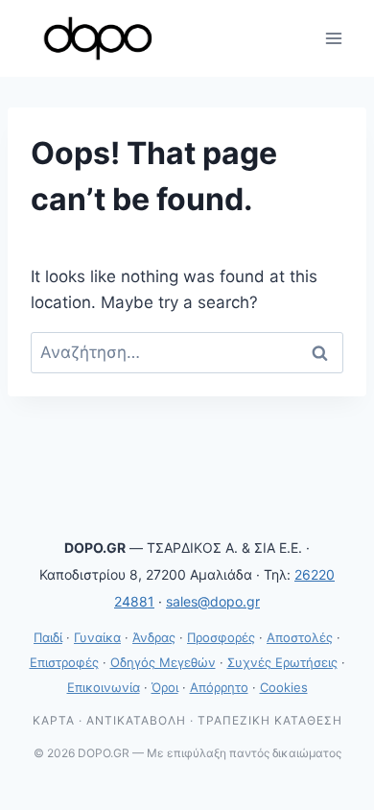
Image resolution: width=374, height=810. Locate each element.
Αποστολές (300, 637)
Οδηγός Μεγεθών (163, 662)
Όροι (165, 687)
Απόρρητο (219, 687)
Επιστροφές (64, 662)
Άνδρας (153, 637)
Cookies (284, 687)
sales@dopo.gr (213, 601)
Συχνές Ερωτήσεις (282, 662)
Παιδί (48, 637)
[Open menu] (333, 38)
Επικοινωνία (103, 687)
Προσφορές (221, 637)
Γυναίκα (97, 637)
